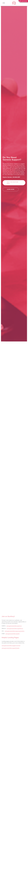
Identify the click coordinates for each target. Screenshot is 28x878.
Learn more (10, 189)
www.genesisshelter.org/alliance (15, 628)
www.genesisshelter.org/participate (10, 648)
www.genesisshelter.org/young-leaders (14, 631)
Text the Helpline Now (12, 182)
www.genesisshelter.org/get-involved (11, 645)
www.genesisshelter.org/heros (14, 626)
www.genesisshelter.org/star (12, 633)
